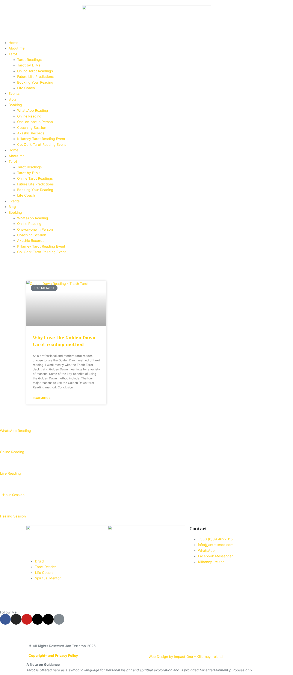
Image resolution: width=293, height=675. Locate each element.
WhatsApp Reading (32, 110)
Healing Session (13, 516)
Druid (39, 561)
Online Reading (29, 116)
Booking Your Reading (35, 82)
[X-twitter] (48, 619)
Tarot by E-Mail (29, 65)
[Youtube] (26, 619)
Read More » (41, 398)
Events (14, 93)
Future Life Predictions (35, 76)
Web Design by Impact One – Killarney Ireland (186, 656)
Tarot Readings (29, 59)
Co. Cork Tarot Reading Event (41, 144)
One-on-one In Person (35, 122)
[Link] (59, 619)
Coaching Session (31, 127)
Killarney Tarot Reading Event (41, 139)
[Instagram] (16, 619)
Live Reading (10, 473)
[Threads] (37, 619)
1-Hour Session (12, 495)
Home (13, 43)
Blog (12, 99)
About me (16, 48)
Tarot (13, 54)
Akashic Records (30, 133)
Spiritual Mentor (48, 578)
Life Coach (26, 88)
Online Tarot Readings (35, 71)
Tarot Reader (45, 567)
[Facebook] (5, 619)
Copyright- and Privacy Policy (53, 655)
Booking (15, 105)
